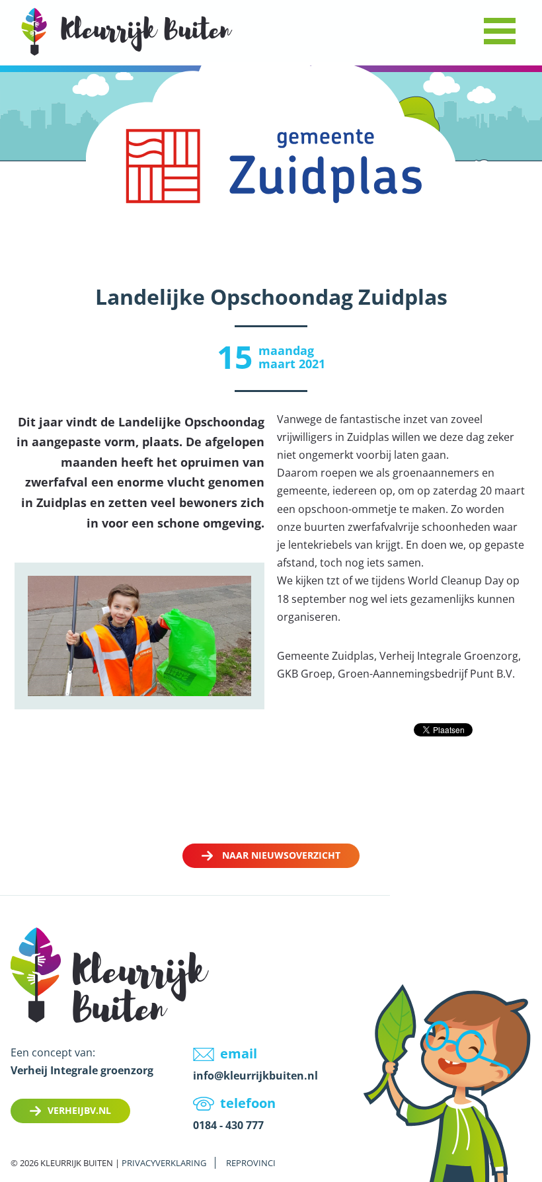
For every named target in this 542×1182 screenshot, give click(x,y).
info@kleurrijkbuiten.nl (255, 1075)
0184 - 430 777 (228, 1125)
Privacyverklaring (164, 1163)
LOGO (127, 31)
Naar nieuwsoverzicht (281, 855)
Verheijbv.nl (79, 1110)
